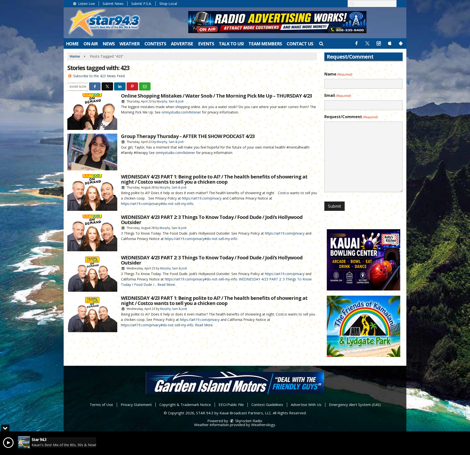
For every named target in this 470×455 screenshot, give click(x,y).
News (109, 44)
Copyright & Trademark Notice (185, 404)
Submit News (113, 3)
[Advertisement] (277, 22)
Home (72, 44)
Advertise (182, 44)
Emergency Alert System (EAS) (355, 404)
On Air (90, 44)
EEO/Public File (231, 404)
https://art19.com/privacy (202, 198)
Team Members (265, 44)
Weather (129, 44)
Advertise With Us (306, 404)
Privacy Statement (136, 404)
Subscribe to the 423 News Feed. (99, 76)
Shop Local (168, 3)
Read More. (166, 284)
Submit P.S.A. (141, 3)
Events (206, 44)
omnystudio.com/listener (181, 112)
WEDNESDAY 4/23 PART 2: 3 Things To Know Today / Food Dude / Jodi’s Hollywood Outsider (212, 220)
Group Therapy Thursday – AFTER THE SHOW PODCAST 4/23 (188, 136)
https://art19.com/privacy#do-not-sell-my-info (157, 203)
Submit (334, 206)
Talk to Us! (231, 44)
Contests (155, 44)
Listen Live (86, 3)
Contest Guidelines (267, 404)
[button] (321, 43)
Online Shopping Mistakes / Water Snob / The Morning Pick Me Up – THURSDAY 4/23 (216, 95)
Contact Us (300, 44)
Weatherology (263, 424)
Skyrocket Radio (248, 420)
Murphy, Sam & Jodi (170, 101)
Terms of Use (101, 404)
